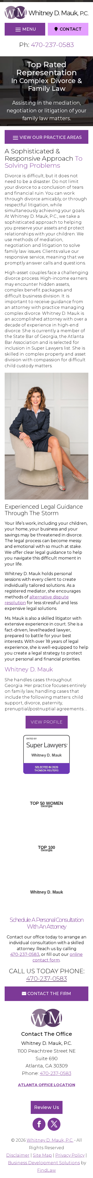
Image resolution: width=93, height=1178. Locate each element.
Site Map (42, 1155)
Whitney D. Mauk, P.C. (50, 1140)
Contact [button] (71, 29)
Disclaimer (17, 1155)
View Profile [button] (47, 722)
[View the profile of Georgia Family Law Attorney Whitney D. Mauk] (46, 789)
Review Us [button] (46, 1107)
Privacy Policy (69, 1155)
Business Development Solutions (44, 1162)
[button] (25, 29)
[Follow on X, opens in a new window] (54, 1124)
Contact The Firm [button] (49, 993)
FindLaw (46, 1170)
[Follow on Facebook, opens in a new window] (39, 1124)
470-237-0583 (52, 45)
